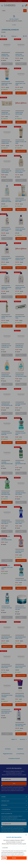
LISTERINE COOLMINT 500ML (20, 433)
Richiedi (14, 858)
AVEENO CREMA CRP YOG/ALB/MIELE (6, 171)
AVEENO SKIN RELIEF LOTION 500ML (6, 259)
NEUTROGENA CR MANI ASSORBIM (6, 696)
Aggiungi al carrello (7, 92)
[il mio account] (22, 5)
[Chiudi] (26, 835)
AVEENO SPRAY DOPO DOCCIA (6, 317)
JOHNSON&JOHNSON (5, 52)
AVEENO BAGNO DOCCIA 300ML (19, 113)
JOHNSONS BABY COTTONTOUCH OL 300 (6, 404)
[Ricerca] (25, 10)
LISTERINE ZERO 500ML (20, 580)
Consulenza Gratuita (14, 758)
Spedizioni (20, 749)
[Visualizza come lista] (26, 36)
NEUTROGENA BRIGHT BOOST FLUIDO (20, 667)
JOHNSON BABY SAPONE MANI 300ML (6, 375)
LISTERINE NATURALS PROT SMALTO (6, 522)
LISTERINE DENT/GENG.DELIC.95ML (7, 463)
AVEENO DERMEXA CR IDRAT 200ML (20, 200)
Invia (14, 783)
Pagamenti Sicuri (7, 753)
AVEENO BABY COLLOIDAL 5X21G (19, 55)
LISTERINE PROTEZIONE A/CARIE (6, 539)
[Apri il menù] (2, 5)
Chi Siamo (8, 749)
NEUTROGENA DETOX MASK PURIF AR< (6, 712)
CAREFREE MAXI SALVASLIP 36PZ (19, 346)
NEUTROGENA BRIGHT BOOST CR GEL (6, 637)
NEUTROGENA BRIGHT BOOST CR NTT (20, 637)
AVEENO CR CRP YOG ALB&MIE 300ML (6, 142)
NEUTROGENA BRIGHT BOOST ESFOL (6, 667)
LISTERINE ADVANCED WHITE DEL (6, 433)
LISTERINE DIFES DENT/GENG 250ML (5, 493)
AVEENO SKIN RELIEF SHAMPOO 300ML (20, 259)
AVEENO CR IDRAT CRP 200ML (20, 142)
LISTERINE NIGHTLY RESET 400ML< (20, 522)
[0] (25, 5)
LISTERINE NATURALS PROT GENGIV (20, 493)
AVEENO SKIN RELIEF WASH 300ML (6, 288)
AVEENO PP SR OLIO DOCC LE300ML (6, 230)
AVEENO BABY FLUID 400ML (20, 84)
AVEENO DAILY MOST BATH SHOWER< (20, 171)
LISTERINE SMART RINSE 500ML (19, 551)
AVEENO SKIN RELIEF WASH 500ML (20, 288)
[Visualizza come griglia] (23, 36)
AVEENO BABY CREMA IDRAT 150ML (6, 84)
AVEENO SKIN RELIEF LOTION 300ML (20, 230)
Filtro (4, 36)
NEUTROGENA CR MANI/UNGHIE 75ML (19, 696)
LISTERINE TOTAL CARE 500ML (7, 568)
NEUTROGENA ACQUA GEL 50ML (20, 608)
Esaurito (7, 63)
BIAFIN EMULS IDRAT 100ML (20, 317)
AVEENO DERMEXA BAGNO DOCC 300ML (6, 200)
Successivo (22, 739)
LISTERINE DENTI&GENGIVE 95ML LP (20, 464)
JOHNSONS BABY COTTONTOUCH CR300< (21, 375)
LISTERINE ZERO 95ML (6, 607)
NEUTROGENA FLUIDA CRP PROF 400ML (20, 725)
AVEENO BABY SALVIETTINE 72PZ (5, 113)
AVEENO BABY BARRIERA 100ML (5, 55)
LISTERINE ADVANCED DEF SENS (20, 404)
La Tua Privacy (20, 753)
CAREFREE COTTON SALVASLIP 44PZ (6, 346)
